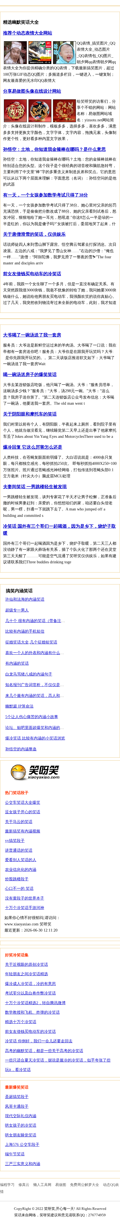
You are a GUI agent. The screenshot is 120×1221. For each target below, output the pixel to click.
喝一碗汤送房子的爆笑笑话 (30, 374)
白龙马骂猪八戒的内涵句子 (28, 674)
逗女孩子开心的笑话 (22, 812)
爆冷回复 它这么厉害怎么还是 (32, 447)
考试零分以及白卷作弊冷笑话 (30, 993)
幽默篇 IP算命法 (19, 706)
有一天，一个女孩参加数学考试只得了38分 (45, 195)
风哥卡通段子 (16, 1106)
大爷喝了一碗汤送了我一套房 (32, 335)
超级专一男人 (17, 610)
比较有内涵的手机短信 (24, 631)
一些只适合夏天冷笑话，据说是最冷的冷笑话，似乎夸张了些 (58, 1060)
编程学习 (7, 1185)
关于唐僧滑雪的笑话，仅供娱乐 (34, 234)
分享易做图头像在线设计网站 (32, 91)
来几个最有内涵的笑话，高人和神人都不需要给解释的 (52, 696)
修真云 (23, 1185)
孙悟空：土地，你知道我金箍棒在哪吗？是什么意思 (54, 149)
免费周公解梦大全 (84, 1185)
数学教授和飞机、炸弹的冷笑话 (32, 1012)
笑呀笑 (35, 772)
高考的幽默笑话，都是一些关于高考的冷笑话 (44, 1051)
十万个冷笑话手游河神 (24, 908)
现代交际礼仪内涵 (20, 1116)
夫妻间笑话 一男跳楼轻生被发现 (35, 486)
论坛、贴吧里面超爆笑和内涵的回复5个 (39, 728)
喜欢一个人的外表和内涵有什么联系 (36, 653)
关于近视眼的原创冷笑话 (26, 964)
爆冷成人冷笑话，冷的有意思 (30, 984)
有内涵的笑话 (17, 663)
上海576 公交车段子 (22, 1145)
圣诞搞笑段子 (16, 1097)
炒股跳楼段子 (16, 879)
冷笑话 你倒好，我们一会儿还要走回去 (39, 1041)
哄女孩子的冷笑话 (20, 1125)
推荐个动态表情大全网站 (27, 33)
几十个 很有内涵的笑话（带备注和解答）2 (42, 621)
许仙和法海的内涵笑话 (24, 599)
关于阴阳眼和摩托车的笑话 (30, 414)
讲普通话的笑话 (18, 850)
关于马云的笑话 (18, 822)
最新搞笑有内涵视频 (22, 831)
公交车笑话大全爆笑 (22, 802)
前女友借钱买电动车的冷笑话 (32, 273)
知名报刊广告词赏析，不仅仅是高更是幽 (40, 685)
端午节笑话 (15, 1154)
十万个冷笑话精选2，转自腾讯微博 (35, 1003)
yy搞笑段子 (15, 841)
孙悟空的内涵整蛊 (21, 749)
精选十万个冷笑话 (20, 1022)
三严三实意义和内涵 (22, 1164)
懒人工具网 (42, 1185)
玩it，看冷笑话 (18, 1070)
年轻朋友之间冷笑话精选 (26, 974)
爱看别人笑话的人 (20, 860)
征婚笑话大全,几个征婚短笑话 (31, 642)
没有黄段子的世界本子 (24, 898)
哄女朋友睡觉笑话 (20, 1135)
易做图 (60, 1185)
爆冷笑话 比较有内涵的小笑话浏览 (35, 738)
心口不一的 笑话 (19, 888)
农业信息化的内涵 (20, 870)
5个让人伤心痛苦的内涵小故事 (31, 717)
